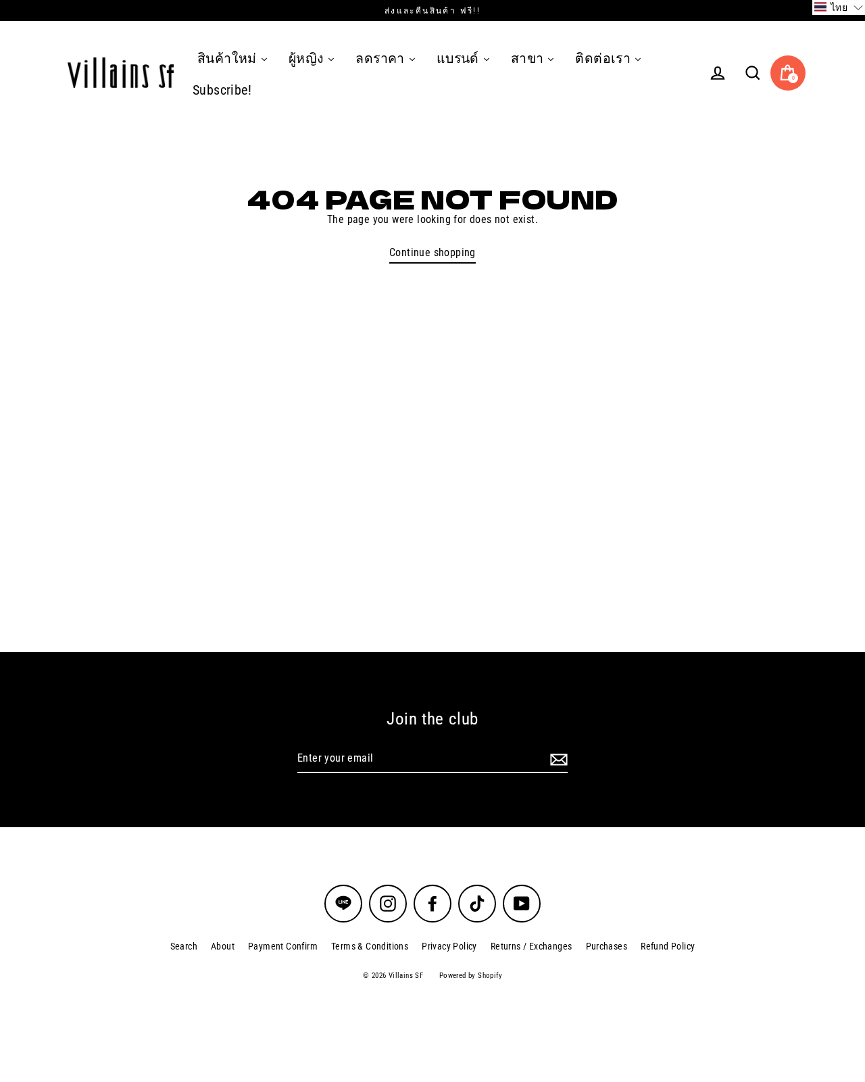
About (222, 946)
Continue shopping (432, 252)
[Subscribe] (557, 759)
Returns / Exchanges (531, 946)
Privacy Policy (449, 946)
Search (183, 946)
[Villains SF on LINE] (343, 904)
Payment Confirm (283, 946)
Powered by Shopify (470, 975)
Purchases (607, 946)
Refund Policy (668, 946)
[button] (838, 7)
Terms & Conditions (369, 946)
